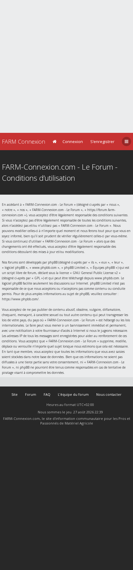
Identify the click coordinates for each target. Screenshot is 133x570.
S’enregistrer (102, 141)
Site (14, 394)
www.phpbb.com (107, 278)
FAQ (47, 394)
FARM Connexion (23, 141)
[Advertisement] (66, 66)
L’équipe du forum (73, 394)
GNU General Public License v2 (95, 273)
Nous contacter (109, 394)
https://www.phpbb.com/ (20, 299)
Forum (30, 394)
